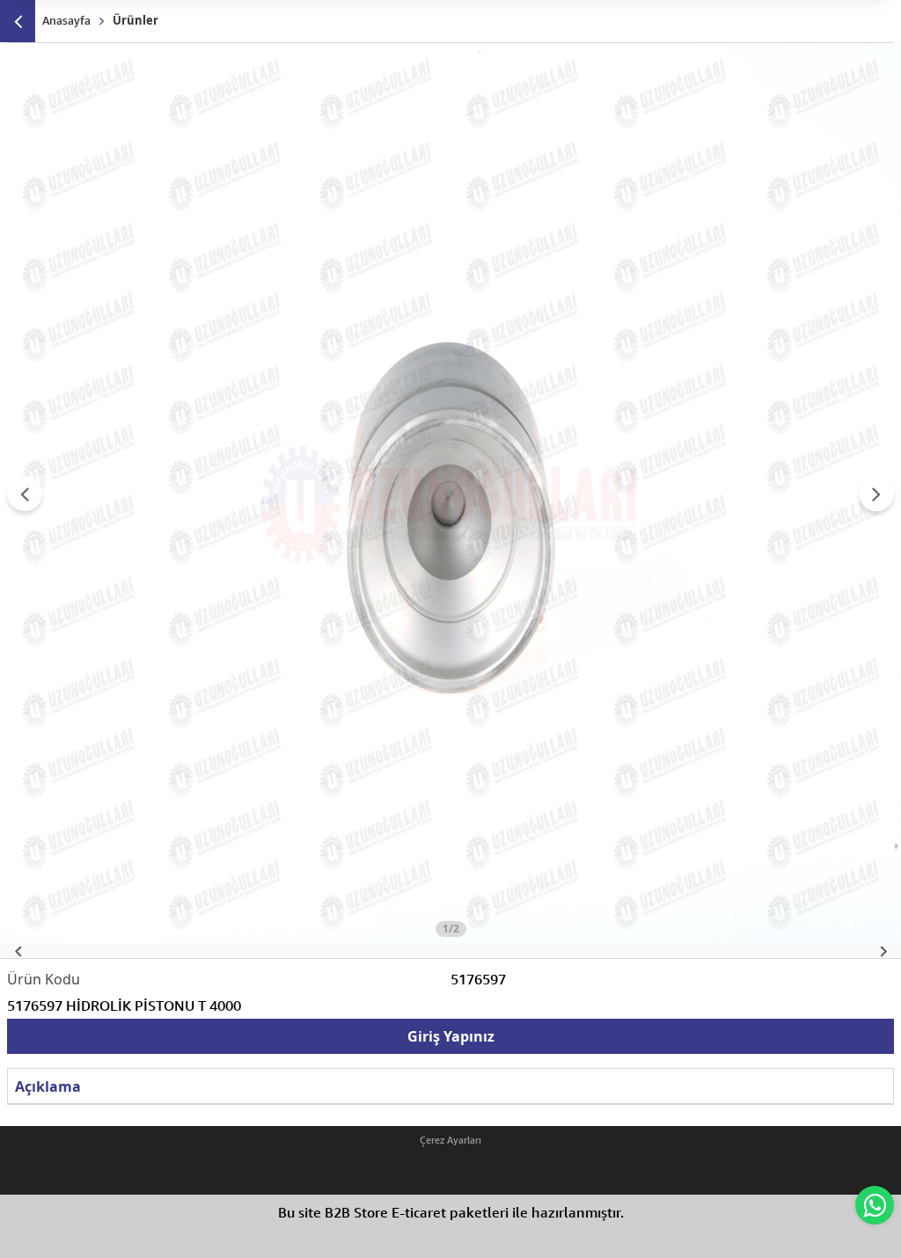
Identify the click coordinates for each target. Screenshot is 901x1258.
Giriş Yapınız (450, 1036)
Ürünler (135, 20)
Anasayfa (66, 20)
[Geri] (17, 21)
